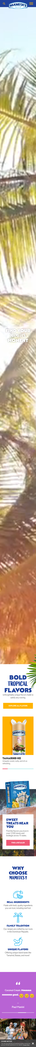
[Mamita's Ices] (18, 5)
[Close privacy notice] (33, 1043)
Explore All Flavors (18, 706)
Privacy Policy (26, 1045)
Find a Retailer (18, 843)
